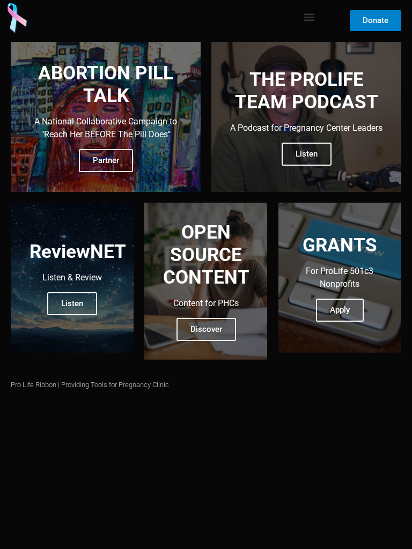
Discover (206, 329)
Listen (307, 154)
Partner (106, 160)
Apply (340, 310)
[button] (309, 17)
